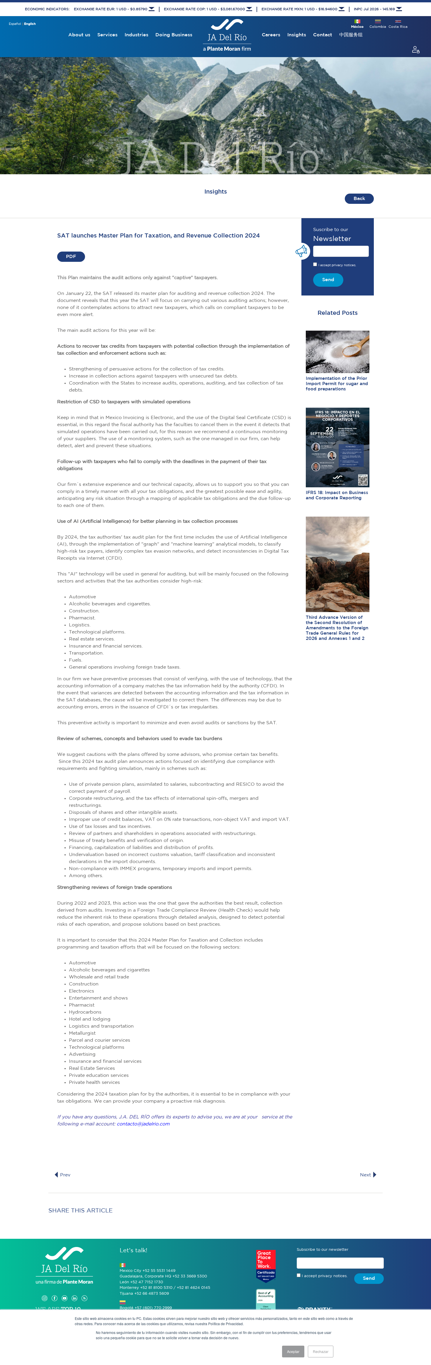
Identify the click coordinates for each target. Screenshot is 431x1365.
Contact (322, 35)
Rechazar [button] (320, 1351)
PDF (71, 256)
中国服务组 (351, 35)
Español (15, 24)
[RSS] (84, 1292)
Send (328, 280)
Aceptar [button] (293, 1351)
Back (359, 199)
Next (366, 1175)
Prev (64, 1175)
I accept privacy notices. (337, 265)
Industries (136, 35)
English (30, 24)
